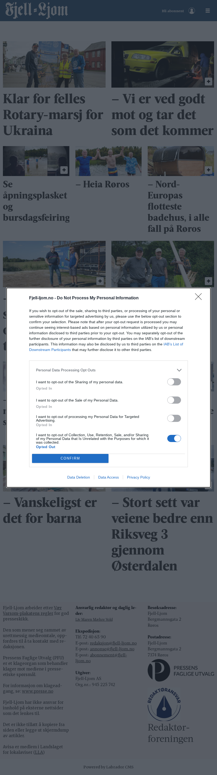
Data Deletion (78, 477)
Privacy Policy (138, 477)
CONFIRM (70, 458)
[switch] (174, 381)
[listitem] (108, 370)
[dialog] (108, 387)
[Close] (200, 298)
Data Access (108, 477)
